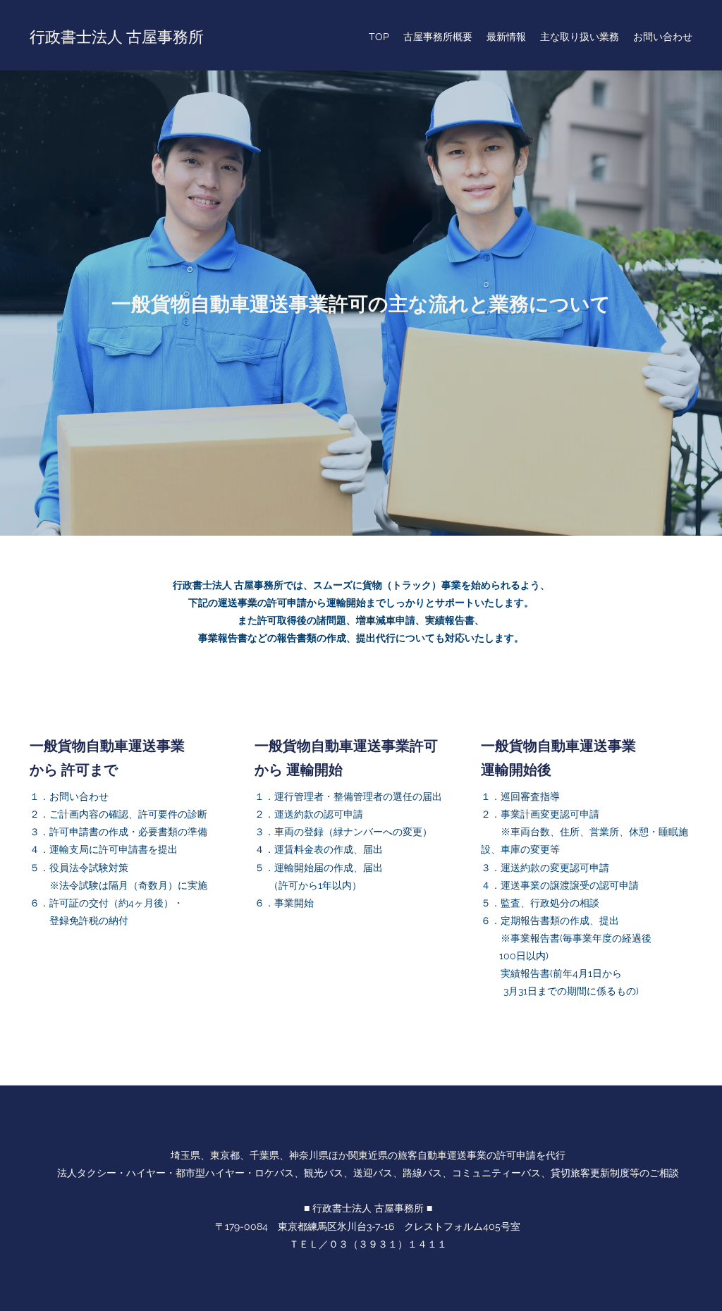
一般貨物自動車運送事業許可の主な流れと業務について (361, 303)
